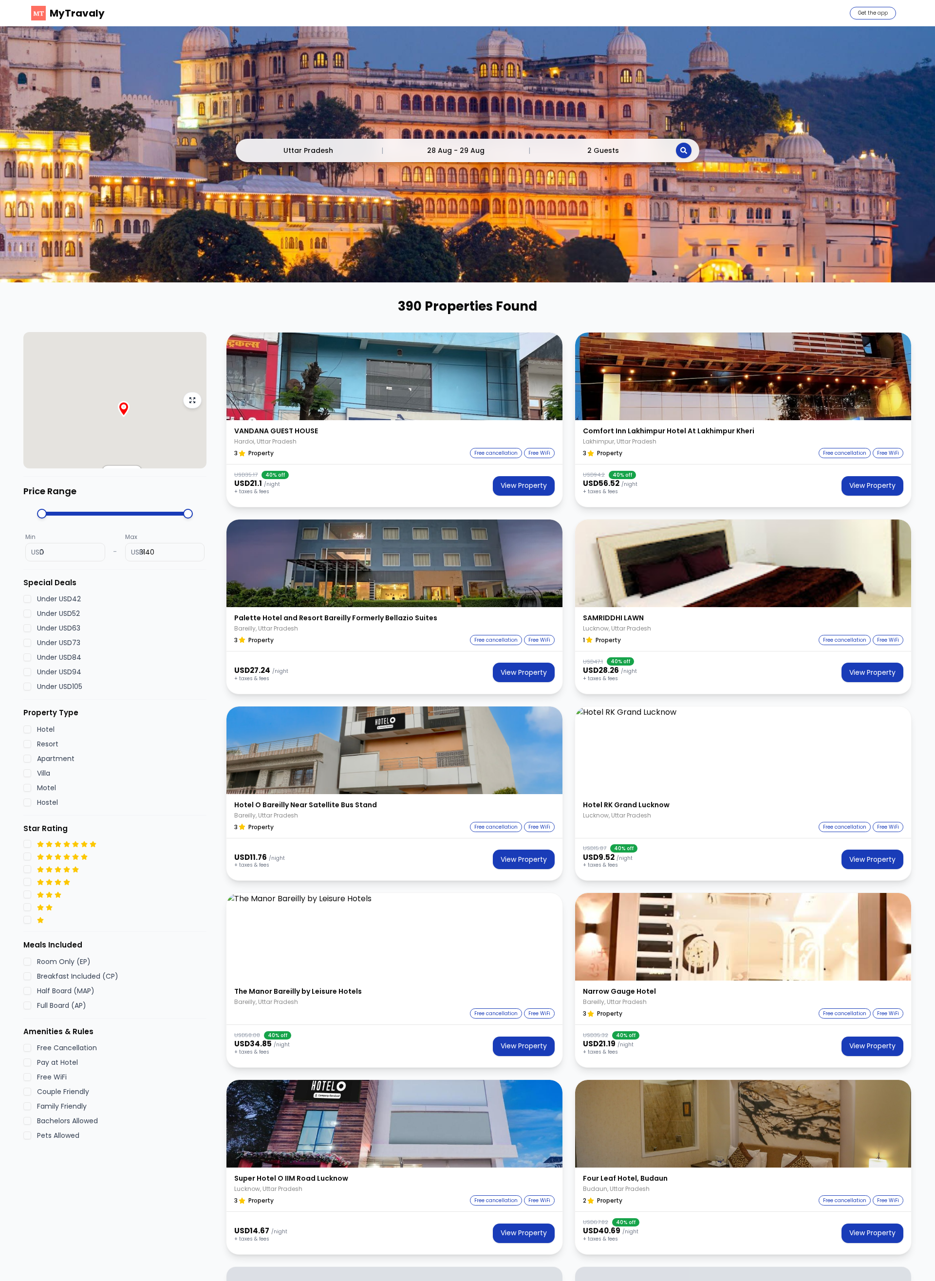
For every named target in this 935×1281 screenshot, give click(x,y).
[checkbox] (27, 599)
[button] (394, 376)
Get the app (873, 13)
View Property (524, 485)
